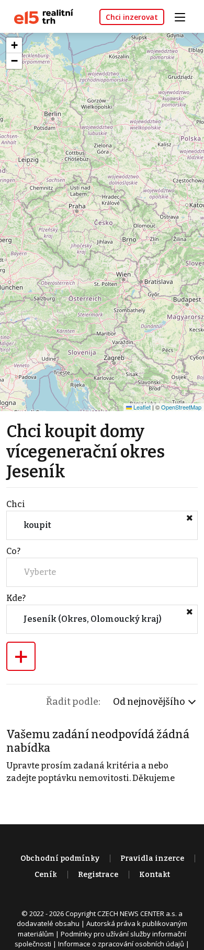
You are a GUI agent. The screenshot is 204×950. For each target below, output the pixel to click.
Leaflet (141, 407)
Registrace (98, 874)
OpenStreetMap (181, 407)
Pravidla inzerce (152, 858)
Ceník (46, 874)
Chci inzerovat (132, 17)
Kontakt (154, 874)
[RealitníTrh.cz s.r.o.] (39, 16)
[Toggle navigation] (183, 16)
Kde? (16, 598)
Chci (15, 504)
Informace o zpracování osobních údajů (121, 943)
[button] (14, 45)
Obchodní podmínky (59, 858)
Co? (13, 551)
